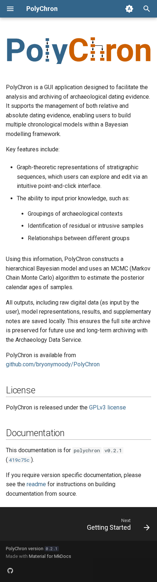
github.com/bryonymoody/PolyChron (53, 364)
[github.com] (10, 570)
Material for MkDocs (50, 556)
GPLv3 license (107, 407)
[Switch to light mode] (129, 8)
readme (36, 484)
